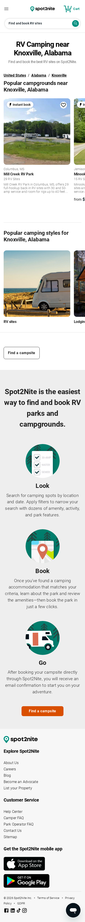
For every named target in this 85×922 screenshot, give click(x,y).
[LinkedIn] (13, 911)
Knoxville (59, 75)
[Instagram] (24, 911)
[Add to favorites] (63, 105)
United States (15, 75)
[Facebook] (7, 911)
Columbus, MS (14, 169)
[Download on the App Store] (42, 863)
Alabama (38, 75)
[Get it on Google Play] (42, 881)
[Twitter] (19, 911)
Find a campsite (21, 353)
